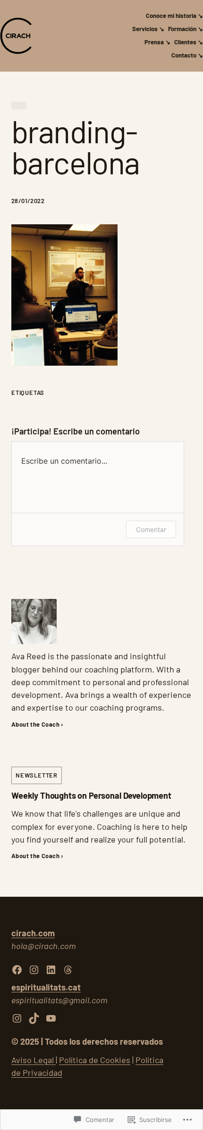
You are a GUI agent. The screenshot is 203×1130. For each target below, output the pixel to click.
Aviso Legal (33, 1060)
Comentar (151, 529)
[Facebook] (17, 969)
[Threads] (68, 969)
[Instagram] (34, 969)
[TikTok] (34, 1018)
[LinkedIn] (51, 969)
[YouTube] (51, 1018)
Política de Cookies (94, 1060)
